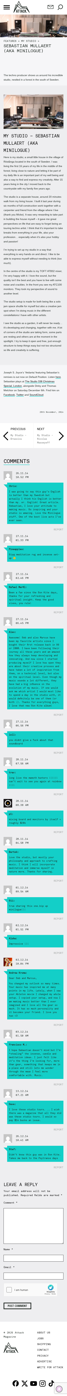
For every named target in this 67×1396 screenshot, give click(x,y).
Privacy (43, 1355)
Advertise (44, 1361)
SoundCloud (36, 394)
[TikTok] (51, 1383)
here (58, 377)
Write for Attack (50, 1367)
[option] (33, 34)
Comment (11, 1202)
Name (8, 1249)
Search (60, 7)
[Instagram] (42, 1383)
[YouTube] (33, 1383)
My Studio (28, 41)
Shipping (44, 1344)
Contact (43, 1349)
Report (58, 529)
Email (9, 1267)
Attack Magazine (22, 7)
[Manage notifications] (59, 1389)
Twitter (20, 394)
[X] (24, 1383)
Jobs (40, 1338)
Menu (7, 7)
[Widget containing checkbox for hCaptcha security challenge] (31, 1290)
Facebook (9, 394)
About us (43, 1332)
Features (10, 41)
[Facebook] (15, 1383)
